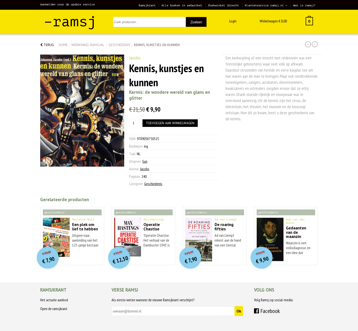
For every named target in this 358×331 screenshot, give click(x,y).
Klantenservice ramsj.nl (264, 5)
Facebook (269, 311)
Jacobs (134, 58)
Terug (48, 45)
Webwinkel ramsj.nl (87, 45)
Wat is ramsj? (304, 5)
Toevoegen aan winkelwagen (170, 123)
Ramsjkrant (147, 5)
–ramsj (70, 21)
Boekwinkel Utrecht (223, 5)
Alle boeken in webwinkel (181, 5)
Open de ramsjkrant (53, 308)
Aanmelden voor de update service (67, 4)
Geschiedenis (119, 45)
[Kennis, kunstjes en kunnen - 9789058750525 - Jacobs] (82, 111)
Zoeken (196, 21)
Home (63, 45)
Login (232, 21)
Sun (144, 161)
